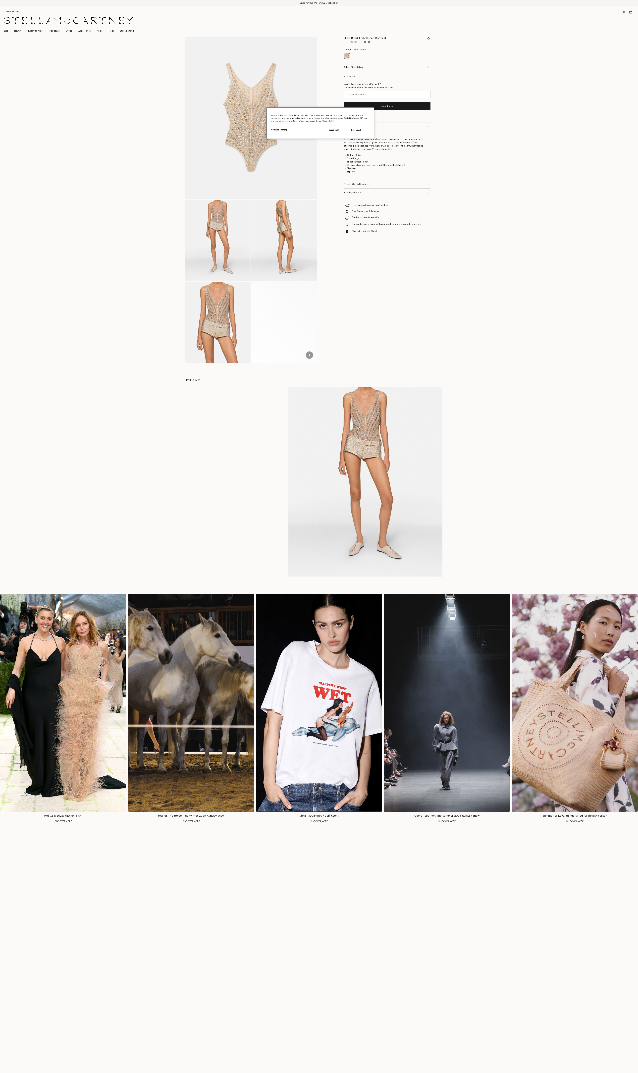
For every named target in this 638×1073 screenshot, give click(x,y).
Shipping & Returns (353, 193)
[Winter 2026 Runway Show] (191, 703)
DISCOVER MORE (63, 821)
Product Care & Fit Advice (356, 184)
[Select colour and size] (428, 39)
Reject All (356, 130)
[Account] (624, 12)
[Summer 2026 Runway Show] (447, 703)
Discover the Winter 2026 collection (319, 3)
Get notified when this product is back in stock (369, 88)
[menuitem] (18, 31)
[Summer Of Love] (575, 703)
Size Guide (349, 76)
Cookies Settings (279, 130)
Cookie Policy (328, 121)
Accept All (334, 130)
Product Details (351, 126)
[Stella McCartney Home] (68, 20)
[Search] (617, 12)
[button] (251, 118)
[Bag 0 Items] (630, 12)
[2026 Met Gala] (63, 703)
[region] (320, 123)
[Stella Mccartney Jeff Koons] (319, 703)
